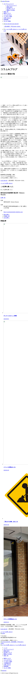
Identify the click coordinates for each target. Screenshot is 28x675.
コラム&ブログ (8, 14)
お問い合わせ (7, 18)
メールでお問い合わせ (20, 645)
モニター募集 (7, 21)
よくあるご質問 (8, 16)
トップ (5, 647)
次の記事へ (7, 217)
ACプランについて (9, 3)
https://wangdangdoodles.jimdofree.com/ (13, 212)
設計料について (11, 8)
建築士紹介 (10, 7)
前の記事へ (7, 214)
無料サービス (7, 13)
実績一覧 (6, 11)
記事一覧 (3, 197)
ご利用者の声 (7, 663)
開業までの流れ (11, 10)
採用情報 (6, 19)
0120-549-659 (4, 180)
